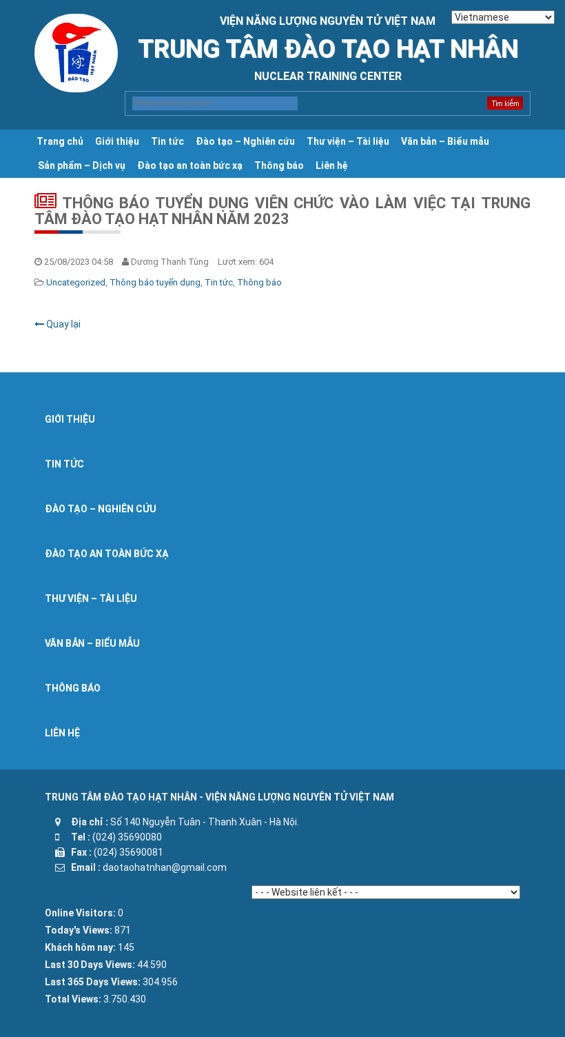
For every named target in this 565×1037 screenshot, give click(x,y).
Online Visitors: (81, 912)
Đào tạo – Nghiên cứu (245, 141)
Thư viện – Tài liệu (348, 141)
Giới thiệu (117, 141)
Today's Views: (79, 930)
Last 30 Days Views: (91, 964)
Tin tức (167, 141)
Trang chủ (60, 141)
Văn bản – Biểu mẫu (445, 141)
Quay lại (62, 324)
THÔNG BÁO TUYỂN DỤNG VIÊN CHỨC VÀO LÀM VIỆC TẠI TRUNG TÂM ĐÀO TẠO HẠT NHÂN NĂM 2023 (282, 211)
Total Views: (74, 999)
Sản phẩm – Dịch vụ (81, 165)
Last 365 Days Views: (94, 981)
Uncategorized (75, 282)
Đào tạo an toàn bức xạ (190, 165)
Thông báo (279, 165)
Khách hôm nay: (81, 947)
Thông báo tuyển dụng (155, 282)
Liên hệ (332, 165)
